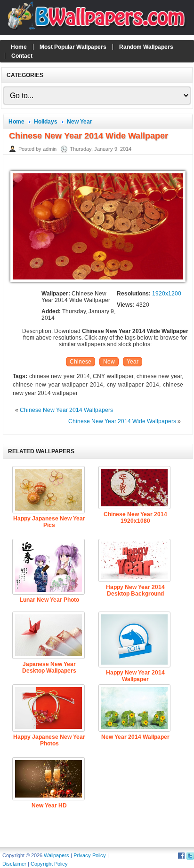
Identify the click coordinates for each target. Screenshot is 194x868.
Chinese (80, 361)
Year (132, 361)
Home (19, 47)
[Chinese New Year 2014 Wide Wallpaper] (98, 282)
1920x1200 (166, 293)
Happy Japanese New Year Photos (49, 740)
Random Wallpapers (146, 47)
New (109, 361)
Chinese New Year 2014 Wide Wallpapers (122, 421)
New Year (79, 121)
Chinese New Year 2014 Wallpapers (66, 410)
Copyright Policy (49, 864)
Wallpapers (56, 855)
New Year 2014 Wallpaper (135, 737)
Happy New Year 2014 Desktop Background (135, 590)
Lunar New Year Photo (49, 600)
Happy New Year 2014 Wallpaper (135, 675)
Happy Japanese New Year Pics (49, 521)
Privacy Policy (89, 855)
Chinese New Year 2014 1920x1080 (135, 517)
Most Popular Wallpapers (73, 47)
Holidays (45, 121)
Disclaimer (14, 864)
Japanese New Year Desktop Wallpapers (49, 667)
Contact (21, 56)
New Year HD (49, 805)
